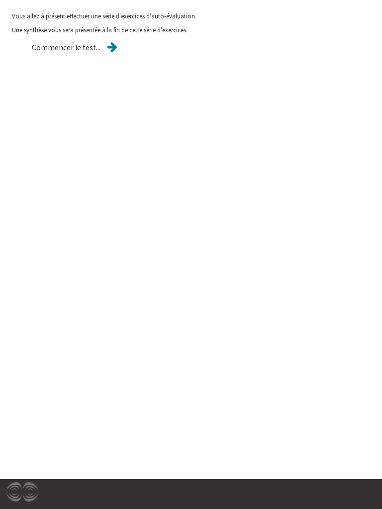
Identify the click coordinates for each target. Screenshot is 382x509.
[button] (66, 47)
